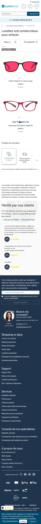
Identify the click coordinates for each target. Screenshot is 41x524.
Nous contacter (7, 467)
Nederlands (35, 2)
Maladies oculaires (8, 433)
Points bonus (6, 399)
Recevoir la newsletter (20, 302)
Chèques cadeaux (8, 402)
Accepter (23, 521)
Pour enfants (7, 49)
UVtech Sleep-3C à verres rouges (20, 81)
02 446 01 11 (20, 324)
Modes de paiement (9, 342)
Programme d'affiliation (10, 417)
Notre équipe (6, 456)
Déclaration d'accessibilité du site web (15, 357)
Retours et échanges (9, 376)
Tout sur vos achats (9, 338)
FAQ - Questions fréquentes (11, 383)
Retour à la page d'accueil (12, 505)
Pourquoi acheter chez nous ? (12, 463)
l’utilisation (13, 296)
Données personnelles (9, 360)
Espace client (6, 372)
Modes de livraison (8, 346)
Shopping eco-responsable (11, 421)
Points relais (6, 349)
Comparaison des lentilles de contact (15, 440)
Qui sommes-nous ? (9, 452)
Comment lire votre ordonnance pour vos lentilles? (19, 436)
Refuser (32, 521)
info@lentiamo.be (22, 327)
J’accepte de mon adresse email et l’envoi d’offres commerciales (21, 297)
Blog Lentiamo (7, 459)
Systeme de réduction (9, 410)
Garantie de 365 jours (9, 379)
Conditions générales (9, 353)
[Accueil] (2, 25)
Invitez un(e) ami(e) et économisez (14, 406)
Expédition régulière (9, 395)
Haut (23, 505)
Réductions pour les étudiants (12, 413)
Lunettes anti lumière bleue (14, 26)
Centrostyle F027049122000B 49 (20, 126)
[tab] (19, 78)
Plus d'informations (10, 521)
